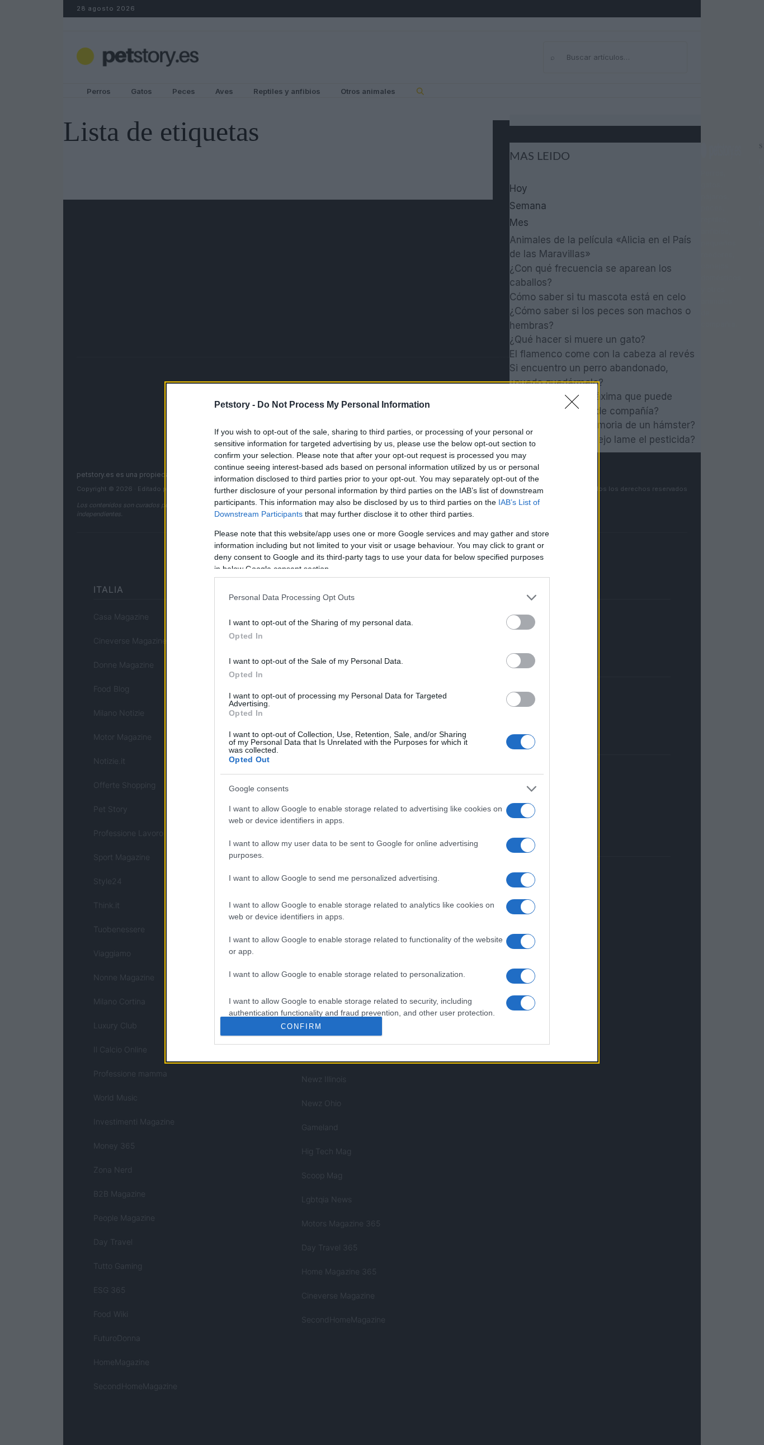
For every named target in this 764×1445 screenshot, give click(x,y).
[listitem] (382, 597)
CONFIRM (301, 1026)
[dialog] (382, 722)
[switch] (520, 622)
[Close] (575, 405)
